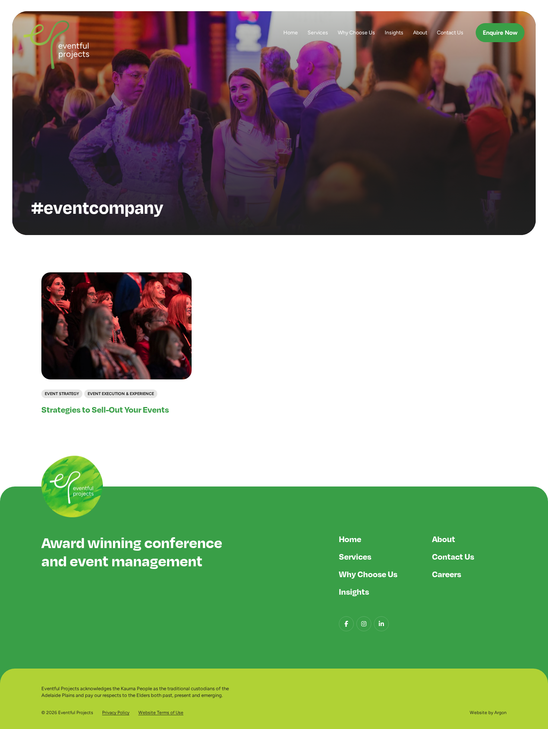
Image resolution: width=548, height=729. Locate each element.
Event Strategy (62, 393)
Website (478, 712)
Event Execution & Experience (121, 393)
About (420, 32)
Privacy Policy (115, 712)
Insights (394, 32)
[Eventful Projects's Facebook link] (346, 623)
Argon (500, 712)
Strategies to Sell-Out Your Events (105, 409)
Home (290, 32)
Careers (446, 574)
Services (318, 32)
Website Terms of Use (160, 712)
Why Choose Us (356, 32)
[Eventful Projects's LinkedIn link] (381, 623)
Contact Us (450, 32)
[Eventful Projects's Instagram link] (363, 623)
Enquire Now (500, 32)
